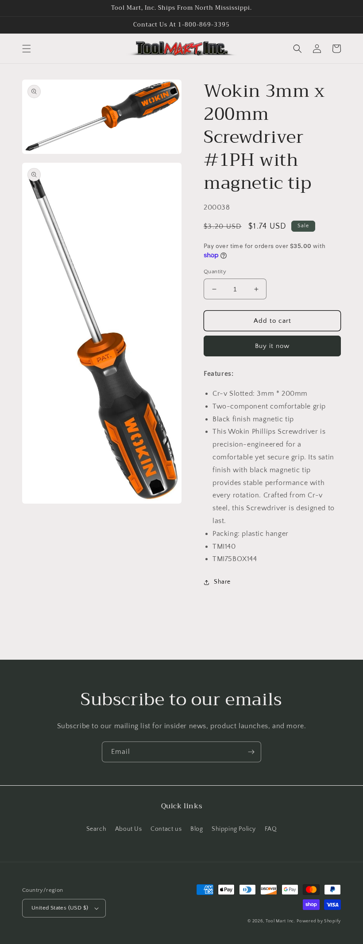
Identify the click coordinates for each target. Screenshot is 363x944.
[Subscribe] (251, 751)
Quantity (215, 271)
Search (96, 829)
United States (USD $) (59, 908)
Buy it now (272, 346)
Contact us (166, 829)
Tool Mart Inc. (280, 921)
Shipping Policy (234, 829)
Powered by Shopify (319, 921)
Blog (196, 829)
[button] (26, 48)
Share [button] (222, 581)
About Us (128, 829)
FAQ (271, 829)
